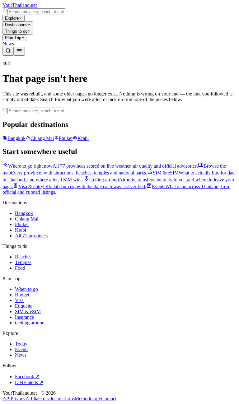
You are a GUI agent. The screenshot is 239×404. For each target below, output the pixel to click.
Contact (108, 398)
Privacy (18, 398)
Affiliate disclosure (44, 398)
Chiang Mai (42, 138)
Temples (23, 262)
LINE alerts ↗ (29, 382)
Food (20, 268)
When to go (26, 289)
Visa (19, 300)
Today (21, 343)
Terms (69, 398)
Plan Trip (13, 37)
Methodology (88, 398)
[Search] (8, 51)
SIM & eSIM (28, 311)
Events (21, 349)
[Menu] (19, 51)
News (8, 43)
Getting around (30, 322)
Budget (22, 294)
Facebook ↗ (27, 376)
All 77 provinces (31, 235)
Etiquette (23, 306)
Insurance (24, 317)
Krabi (83, 138)
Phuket (66, 138)
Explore (12, 18)
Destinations (16, 24)
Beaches (23, 256)
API (6, 398)
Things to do (16, 31)
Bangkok (16, 138)
